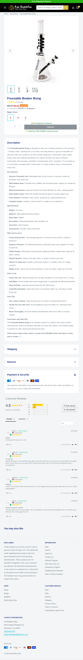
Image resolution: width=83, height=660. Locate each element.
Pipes (6, 590)
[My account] (73, 7)
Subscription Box (10, 600)
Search (47, 550)
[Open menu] (5, 7)
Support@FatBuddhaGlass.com (16, 634)
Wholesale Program (52, 567)
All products (14, 14)
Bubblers (7, 597)
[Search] (65, 7)
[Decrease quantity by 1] (9, 126)
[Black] (10, 118)
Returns (48, 597)
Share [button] (10, 444)
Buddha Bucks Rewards (54, 571)
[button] (41, 108)
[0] (77, 7)
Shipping (48, 600)
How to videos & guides (54, 574)
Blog (46, 547)
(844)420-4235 (9, 631)
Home (6, 14)
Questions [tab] (22, 419)
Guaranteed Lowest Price (54, 610)
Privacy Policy (50, 604)
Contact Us (49, 557)
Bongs (6, 593)
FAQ (46, 590)
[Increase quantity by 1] (20, 126)
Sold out (50, 127)
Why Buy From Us (52, 564)
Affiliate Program (51, 560)
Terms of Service (51, 607)
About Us (48, 554)
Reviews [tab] (9, 419)
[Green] (25, 118)
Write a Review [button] (70, 406)
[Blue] (18, 118)
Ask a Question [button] (70, 410)
